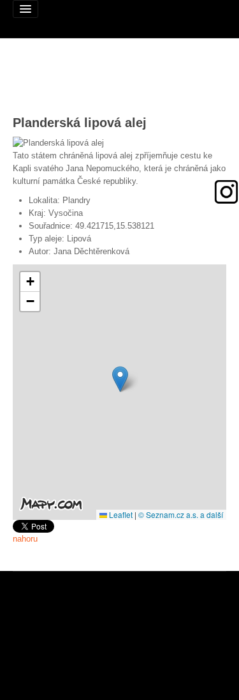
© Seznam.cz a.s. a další (180, 514)
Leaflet (120, 514)
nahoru (25, 539)
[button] (120, 379)
